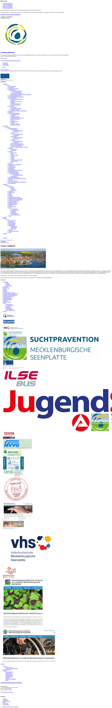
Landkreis (5, 184)
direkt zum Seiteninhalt (8, 8)
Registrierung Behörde (15, 124)
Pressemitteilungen (12, 86)
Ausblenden (3, 16)
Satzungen (13, 100)
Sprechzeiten (16, 131)
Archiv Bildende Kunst (15, 214)
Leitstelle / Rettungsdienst (13, 172)
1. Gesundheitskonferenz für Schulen (15, 96)
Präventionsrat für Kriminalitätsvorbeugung (17, 178)
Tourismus (10, 205)
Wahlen (9, 216)
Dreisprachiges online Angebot (17, 117)
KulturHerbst (13, 212)
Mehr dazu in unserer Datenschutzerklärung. (10, 14)
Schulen (12, 157)
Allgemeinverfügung (15, 116)
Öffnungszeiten (14, 149)
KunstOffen (13, 211)
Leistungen (13, 115)
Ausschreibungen (11, 89)
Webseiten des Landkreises (13, 200)
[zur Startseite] (10, 60)
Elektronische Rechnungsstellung (15, 170)
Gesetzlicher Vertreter (15, 104)
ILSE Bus (10, 179)
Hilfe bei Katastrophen (18, 175)
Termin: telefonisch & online (17, 143)
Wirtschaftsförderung (12, 204)
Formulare (10, 151)
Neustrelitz (13, 140)
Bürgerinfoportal (11, 225)
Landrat (12, 187)
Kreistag (5, 218)
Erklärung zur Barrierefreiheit (12, 668)
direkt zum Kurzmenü (7, 3)
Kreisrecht (13, 102)
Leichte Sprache (9, 667)
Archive (10, 163)
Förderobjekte (11, 106)
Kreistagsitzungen (12, 223)
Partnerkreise (11, 191)
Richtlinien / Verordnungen (16, 101)
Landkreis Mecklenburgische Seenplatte (11, 682)
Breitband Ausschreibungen (16, 93)
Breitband (10, 194)
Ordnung (13, 156)
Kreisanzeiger (11, 87)
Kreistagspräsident (12, 220)
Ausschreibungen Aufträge (16, 90)
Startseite (5, 666)
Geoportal (10, 196)
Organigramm (11, 165)
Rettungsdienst (14, 176)
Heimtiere (13, 122)
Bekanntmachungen (12, 97)
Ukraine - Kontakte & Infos (14, 113)
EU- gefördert (14, 107)
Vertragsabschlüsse (17, 92)
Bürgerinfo (5, 126)
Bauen (12, 154)
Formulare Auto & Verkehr (16, 145)
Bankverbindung (11, 169)
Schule (12, 120)
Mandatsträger (14, 227)
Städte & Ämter (11, 192)
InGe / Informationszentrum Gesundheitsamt (17, 182)
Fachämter (10, 148)
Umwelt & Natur (14, 161)
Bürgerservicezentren (12, 128)
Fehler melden (6, 65)
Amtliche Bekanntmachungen (17, 99)
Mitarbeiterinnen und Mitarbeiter (15, 164)
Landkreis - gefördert (15, 109)
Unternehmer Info (14, 121)
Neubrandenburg (14, 129)
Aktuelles (5, 83)
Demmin (12, 133)
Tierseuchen (10, 112)
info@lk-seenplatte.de (8, 692)
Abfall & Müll (14, 152)
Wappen (10, 193)
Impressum (5, 62)
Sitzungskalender (11, 224)
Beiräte (9, 232)
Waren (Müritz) (14, 136)
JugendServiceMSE (12, 201)
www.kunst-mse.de (15, 210)
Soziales (12, 158)
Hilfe (4, 702)
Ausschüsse (13, 228)
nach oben (3, 664)
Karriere (4, 217)
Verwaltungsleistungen (13, 171)
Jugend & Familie (14, 155)
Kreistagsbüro (11, 221)
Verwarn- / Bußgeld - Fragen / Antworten (19, 147)
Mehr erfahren (3, 58)
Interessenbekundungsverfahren (14, 95)
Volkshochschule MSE (13, 203)
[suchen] (13, 240)
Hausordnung (11, 168)
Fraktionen (10, 230)
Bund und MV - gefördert (16, 108)
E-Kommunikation (12, 166)
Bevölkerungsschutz (15, 173)
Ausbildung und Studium (13, 88)
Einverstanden (9, 16)
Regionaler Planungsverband (14, 197)
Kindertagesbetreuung (15, 119)
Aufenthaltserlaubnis (15, 114)
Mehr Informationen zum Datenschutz (8, 72)
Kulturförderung (14, 208)
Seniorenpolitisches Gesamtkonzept (15, 198)
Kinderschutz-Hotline (12, 180)
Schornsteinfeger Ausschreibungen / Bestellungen (21, 94)
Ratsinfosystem (14, 226)
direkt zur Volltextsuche (8, 4)
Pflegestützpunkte (12, 183)
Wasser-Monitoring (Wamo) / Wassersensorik (17, 110)
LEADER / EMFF (12, 206)
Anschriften (13, 150)
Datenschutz (5, 64)
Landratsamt (10, 186)
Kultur (12, 162)
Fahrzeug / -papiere (15, 123)
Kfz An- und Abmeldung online (17, 144)
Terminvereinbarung (7, 52)
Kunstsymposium (14, 213)
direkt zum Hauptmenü (8, 5)
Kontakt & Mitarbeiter (18, 130)
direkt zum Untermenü (7, 6)
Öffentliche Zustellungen (16, 103)
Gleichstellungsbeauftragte (13, 177)
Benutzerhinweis (6, 701)
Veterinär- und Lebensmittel (16, 159)
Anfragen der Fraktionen (13, 231)
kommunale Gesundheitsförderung (15, 199)
